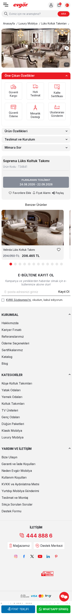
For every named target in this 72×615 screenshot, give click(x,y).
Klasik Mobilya (12, 430)
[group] (36, 48)
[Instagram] (16, 556)
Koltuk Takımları (13, 404)
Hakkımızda (10, 323)
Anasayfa (9, 23)
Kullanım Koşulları (14, 477)
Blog (5, 363)
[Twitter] (32, 556)
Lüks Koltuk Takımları (54, 23)
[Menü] (6, 6)
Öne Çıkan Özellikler (20, 75)
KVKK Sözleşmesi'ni (18, 299)
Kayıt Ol (63, 292)
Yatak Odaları (11, 390)
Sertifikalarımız (12, 350)
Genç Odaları (11, 417)
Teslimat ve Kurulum (20, 139)
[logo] (20, 5)
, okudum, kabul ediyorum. (34, 299)
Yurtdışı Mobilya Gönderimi (20, 491)
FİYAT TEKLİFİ (20, 609)
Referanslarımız (13, 336)
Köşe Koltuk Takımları (17, 383)
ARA (63, 13)
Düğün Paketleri (13, 424)
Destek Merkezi (51, 546)
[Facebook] (24, 556)
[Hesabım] (51, 5)
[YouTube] (40, 556)
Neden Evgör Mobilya (17, 471)
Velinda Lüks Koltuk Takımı (19, 249)
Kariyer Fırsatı (11, 330)
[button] (5, 48)
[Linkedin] (48, 556)
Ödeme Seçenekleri (15, 343)
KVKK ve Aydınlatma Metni (20, 484)
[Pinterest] (56, 556)
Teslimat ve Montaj (15, 498)
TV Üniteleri (10, 410)
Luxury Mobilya (28, 23)
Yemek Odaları (12, 397)
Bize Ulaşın (9, 457)
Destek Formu (11, 511)
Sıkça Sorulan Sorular (17, 504)
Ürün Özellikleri (16, 131)
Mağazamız (21, 546)
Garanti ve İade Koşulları (18, 464)
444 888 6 (39, 536)
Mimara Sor (13, 147)
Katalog (7, 357)
